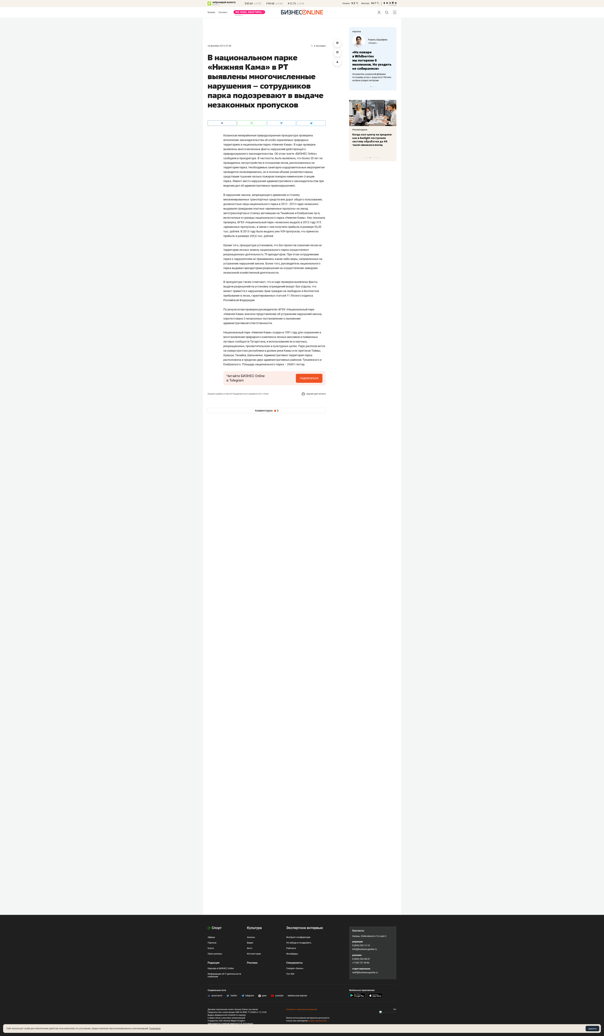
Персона (212, 942)
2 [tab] (372, 86)
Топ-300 (290, 974)
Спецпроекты (294, 962)
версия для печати (316, 394)
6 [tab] (373, 157)
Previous (353, 86)
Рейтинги (291, 948)
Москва (365, 3)
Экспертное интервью (304, 928)
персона (356, 31)
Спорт (216, 928)
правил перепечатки (317, 1021)
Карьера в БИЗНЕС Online (221, 968)
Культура (254, 928)
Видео (250, 942)
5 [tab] (371, 157)
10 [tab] (379, 157)
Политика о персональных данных (301, 1009)
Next (392, 86)
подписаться (309, 378)
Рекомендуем (359, 129)
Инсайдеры (292, 953)
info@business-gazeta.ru (364, 949)
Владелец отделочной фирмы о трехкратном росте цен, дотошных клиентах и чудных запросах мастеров (372, 73)
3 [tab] (368, 157)
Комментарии (266, 410)
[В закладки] (337, 53)
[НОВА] (249, 13)
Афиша (211, 937)
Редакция (213, 962)
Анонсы (251, 937)
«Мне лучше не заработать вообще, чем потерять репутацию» (371, 58)
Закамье (222, 12)
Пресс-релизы (215, 953)
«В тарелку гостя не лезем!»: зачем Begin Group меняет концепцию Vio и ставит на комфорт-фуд (371, 140)
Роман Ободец (375, 39)
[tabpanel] (372, 56)
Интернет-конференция (298, 937)
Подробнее (155, 1028)
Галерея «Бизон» (295, 968)
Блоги (211, 948)
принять (592, 1028)
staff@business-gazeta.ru (365, 972)
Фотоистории (254, 953)
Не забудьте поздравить (298, 942)
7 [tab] (374, 157)
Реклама (252, 962)
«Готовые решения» (378, 43)
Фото (249, 948)
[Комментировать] (337, 43)
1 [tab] (370, 86)
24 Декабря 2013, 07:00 (219, 46)
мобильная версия (297, 995)
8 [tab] (376, 157)
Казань (346, 3)
